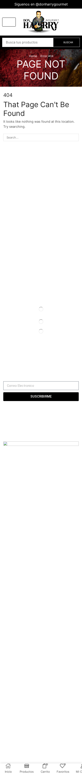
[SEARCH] (75, 137)
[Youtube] (19, 357)
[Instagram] (11, 357)
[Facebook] (4, 357)
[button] (9, 22)
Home (33, 56)
